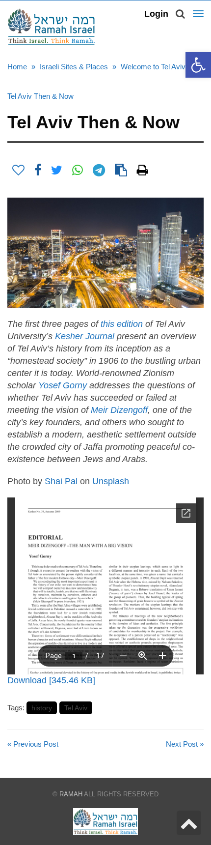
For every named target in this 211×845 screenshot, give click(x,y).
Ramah (70, 794)
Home (17, 66)
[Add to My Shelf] (18, 170)
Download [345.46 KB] (51, 680)
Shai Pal (61, 481)
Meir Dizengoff (119, 410)
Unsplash (110, 481)
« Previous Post (32, 744)
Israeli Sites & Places (74, 66)
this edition (122, 324)
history (41, 708)
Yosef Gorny (62, 385)
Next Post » (185, 744)
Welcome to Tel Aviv (153, 66)
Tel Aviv (75, 708)
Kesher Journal (84, 336)
